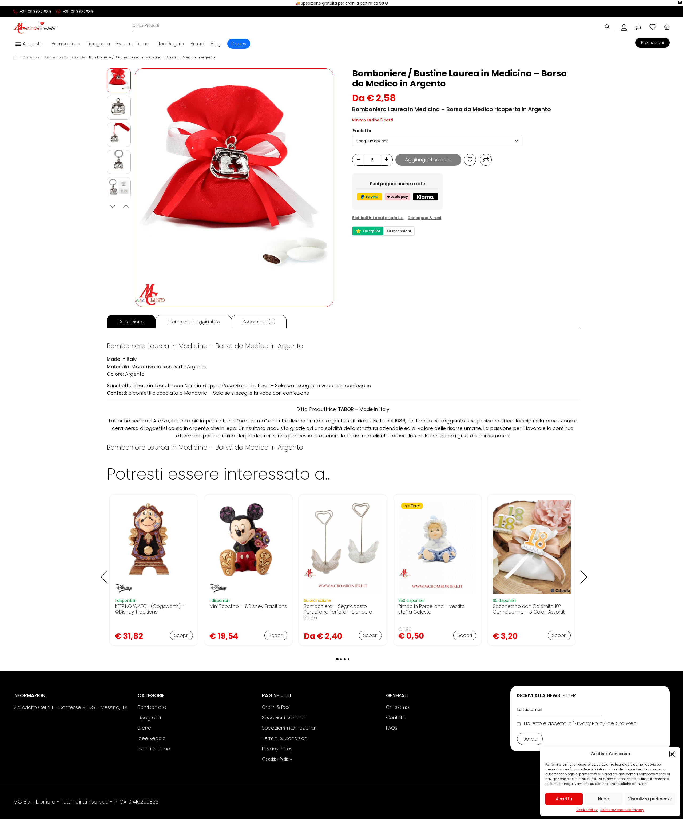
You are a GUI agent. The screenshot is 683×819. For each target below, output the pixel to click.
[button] (672, 754)
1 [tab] (337, 659)
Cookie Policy (587, 810)
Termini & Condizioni (285, 738)
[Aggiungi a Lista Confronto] (486, 160)
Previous (112, 207)
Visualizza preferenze (650, 799)
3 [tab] (345, 659)
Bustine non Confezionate (64, 57)
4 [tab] (348, 659)
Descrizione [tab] (131, 321)
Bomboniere (65, 43)
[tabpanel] (153, 570)
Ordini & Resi (276, 707)
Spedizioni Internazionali (289, 728)
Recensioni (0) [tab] (258, 321)
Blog (216, 43)
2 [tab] (341, 659)
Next (125, 207)
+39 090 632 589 (35, 11)
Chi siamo (397, 707)
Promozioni (652, 42)
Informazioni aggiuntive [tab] (193, 321)
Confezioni (31, 57)
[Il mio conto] (624, 27)
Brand (197, 43)
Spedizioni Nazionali (284, 717)
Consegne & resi (424, 217)
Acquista (32, 43)
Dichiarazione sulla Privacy (622, 810)
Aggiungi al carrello (428, 159)
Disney (238, 43)
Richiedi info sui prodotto (378, 217)
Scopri (181, 635)
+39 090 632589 (77, 11)
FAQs (391, 728)
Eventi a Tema (133, 43)
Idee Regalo (170, 43)
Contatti (395, 717)
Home (16, 57)
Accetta (564, 799)
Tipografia (98, 43)
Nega (603, 799)
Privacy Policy (277, 748)
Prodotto (361, 130)
